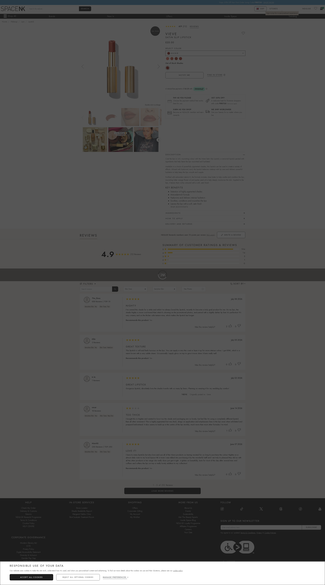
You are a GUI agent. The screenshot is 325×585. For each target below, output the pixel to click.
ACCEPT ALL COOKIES (31, 577)
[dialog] (162, 573)
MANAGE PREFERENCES (114, 577)
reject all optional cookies (78, 577)
